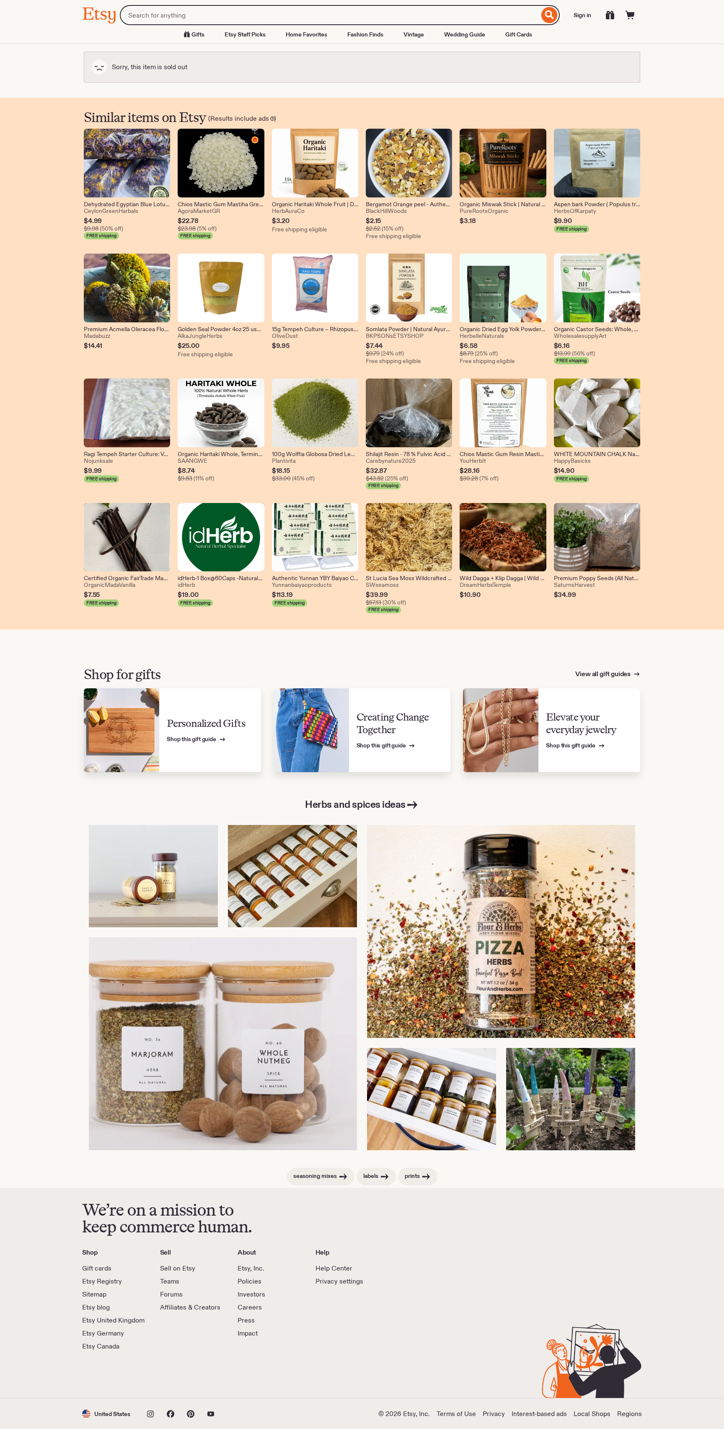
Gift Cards (518, 34)
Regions (629, 1414)
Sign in (582, 15)
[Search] (549, 15)
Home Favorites (306, 34)
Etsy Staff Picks (245, 34)
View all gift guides (603, 674)
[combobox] (329, 15)
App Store (110, 1374)
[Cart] (630, 15)
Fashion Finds (365, 34)
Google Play (173, 1374)
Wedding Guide (464, 34)
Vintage (413, 34)
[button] (106, 1413)
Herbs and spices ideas (355, 804)
